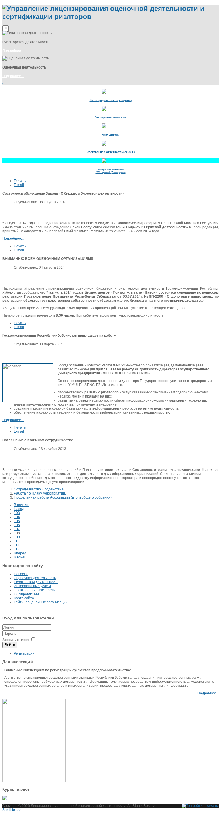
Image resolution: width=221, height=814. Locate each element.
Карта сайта (24, 598)
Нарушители (110, 134)
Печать (20, 181)
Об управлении (26, 594)
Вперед (20, 553)
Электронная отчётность (34, 590)
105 (17, 521)
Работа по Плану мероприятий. (40, 493)
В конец (20, 557)
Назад (19, 509)
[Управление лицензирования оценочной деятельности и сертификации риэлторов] (110, 16)
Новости (21, 574)
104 (17, 517)
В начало (21, 505)
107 (17, 529)
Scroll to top (11, 810)
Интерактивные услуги (32, 586)
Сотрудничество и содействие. (39, 489)
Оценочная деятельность (35, 578)
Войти (10, 645)
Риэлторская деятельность (36, 582)
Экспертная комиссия (110, 117)
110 (17, 541)
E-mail (19, 185)
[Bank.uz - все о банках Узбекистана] (110, 798)
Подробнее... (13, 51)
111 (16, 545)
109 (17, 537)
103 (17, 513)
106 (17, 525)
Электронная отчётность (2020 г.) (111, 151)
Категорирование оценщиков (111, 100)
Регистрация (24, 653)
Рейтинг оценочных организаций (41, 602)
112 (17, 549)
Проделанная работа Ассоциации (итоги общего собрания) (63, 497)
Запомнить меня (15, 640)
